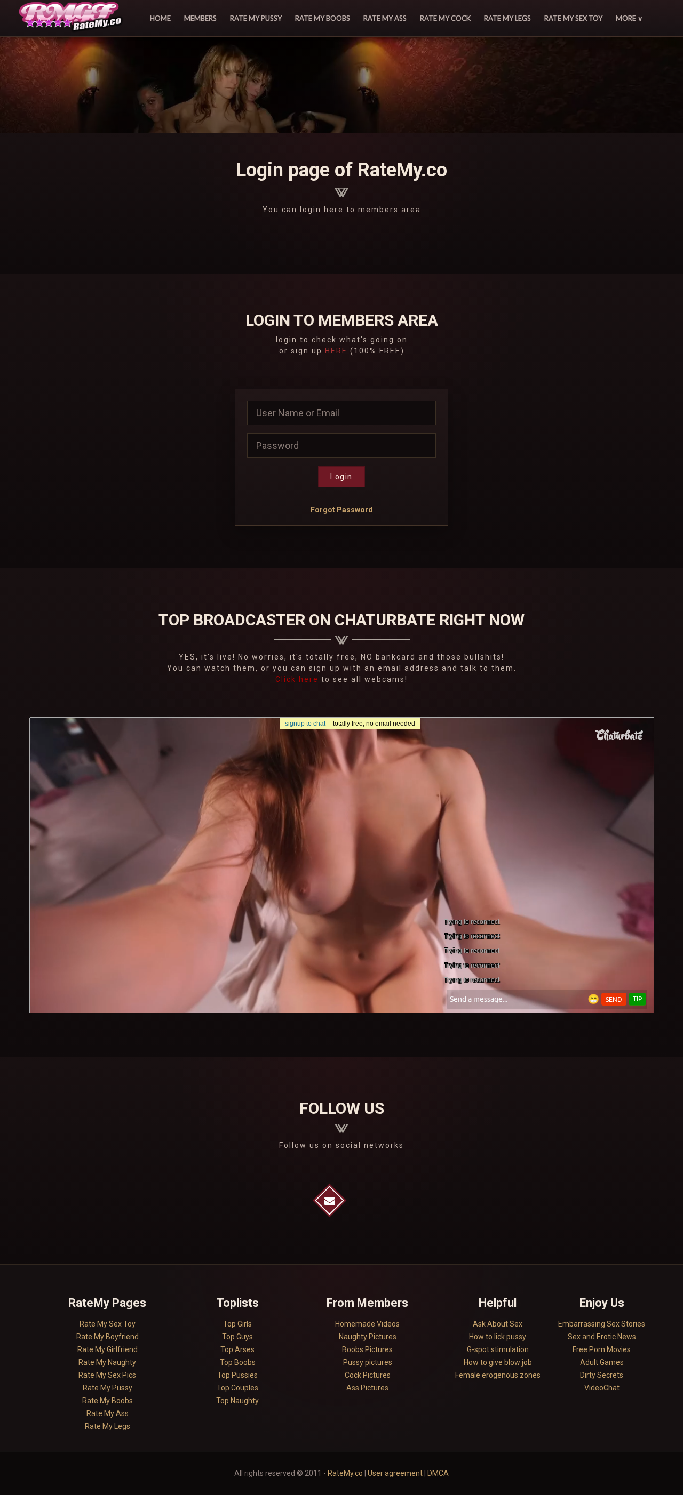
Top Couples (237, 1388)
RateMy (72, 18)
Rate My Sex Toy (573, 18)
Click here (298, 679)
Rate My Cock (445, 18)
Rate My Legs (507, 18)
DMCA (438, 1473)
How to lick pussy (497, 1336)
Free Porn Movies (602, 1349)
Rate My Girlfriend (107, 1349)
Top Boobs (238, 1362)
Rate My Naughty (107, 1362)
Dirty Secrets (601, 1375)
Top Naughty (237, 1400)
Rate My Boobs (322, 18)
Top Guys (237, 1336)
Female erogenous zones (498, 1375)
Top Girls (237, 1324)
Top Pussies (237, 1375)
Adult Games (602, 1362)
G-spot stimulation (498, 1349)
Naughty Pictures (367, 1336)
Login (341, 476)
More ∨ (629, 18)
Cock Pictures (368, 1375)
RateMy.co (345, 1473)
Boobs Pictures (367, 1349)
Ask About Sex (497, 1324)
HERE (336, 351)
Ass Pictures (367, 1388)
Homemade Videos (367, 1324)
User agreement (395, 1473)
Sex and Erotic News (602, 1336)
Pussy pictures (367, 1362)
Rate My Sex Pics (107, 1375)
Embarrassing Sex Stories (601, 1324)
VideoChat (602, 1388)
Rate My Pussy (256, 18)
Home (160, 18)
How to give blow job (498, 1362)
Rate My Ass (385, 18)
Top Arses (237, 1349)
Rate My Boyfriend (107, 1336)
